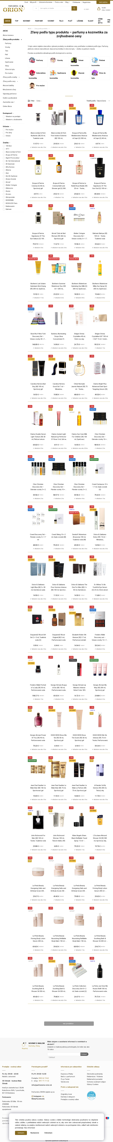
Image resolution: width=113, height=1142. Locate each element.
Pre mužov (9, 73)
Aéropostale (10, 197)
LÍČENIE (80, 21)
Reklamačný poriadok (94, 1079)
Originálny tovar (66, 1094)
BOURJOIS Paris (11, 203)
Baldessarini (10, 206)
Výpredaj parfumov (10, 94)
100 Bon (9, 146)
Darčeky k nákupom (68, 1097)
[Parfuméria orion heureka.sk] (91, 1095)
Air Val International (13, 161)
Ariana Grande (11, 179)
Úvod (26, 2)
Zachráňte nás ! (8, 102)
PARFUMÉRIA (103, 2)
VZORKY (51, 21)
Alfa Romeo (10, 167)
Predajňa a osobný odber (70, 1099)
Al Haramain (10, 164)
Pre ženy (9, 133)
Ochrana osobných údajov (96, 1082)
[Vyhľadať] (35, 8)
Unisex (8, 136)
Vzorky (7, 47)
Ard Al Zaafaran (11, 176)
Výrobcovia (65, 1082)
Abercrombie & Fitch (13, 152)
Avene (8, 191)
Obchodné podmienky (95, 1074)
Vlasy (7, 66)
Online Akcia (7, 106)
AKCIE (7, 21)
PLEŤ (70, 21)
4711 (7, 149)
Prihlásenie (76, 2)
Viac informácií (29, 1128)
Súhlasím (21, 1133)
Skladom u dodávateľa (14, 119)
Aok (7, 173)
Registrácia (86, 2)
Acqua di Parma (11, 155)
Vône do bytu (10, 69)
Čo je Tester (65, 1079)
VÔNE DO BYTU (100, 21)
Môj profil (33, 2)
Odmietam (48, 1133)
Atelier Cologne (11, 185)
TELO (61, 21)
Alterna (8, 170)
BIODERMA (10, 200)
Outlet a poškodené (10, 98)
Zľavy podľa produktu (11, 39)
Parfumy (8, 43)
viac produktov (68, 1024)
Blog (66, 2)
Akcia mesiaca (8, 35)
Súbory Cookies (92, 1084)
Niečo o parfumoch (68, 1077)
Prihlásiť (84, 1054)
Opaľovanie (9, 62)
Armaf (8, 182)
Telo (6, 51)
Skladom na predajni (13, 116)
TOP (16, 21)
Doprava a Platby (67, 1074)
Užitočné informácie (45, 2)
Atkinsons (9, 188)
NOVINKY (26, 21)
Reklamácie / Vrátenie (95, 1077)
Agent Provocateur (12, 158)
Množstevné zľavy (9, 90)
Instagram (37, 1096)
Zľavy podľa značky (10, 77)
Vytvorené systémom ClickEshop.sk (56, 1140)
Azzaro (8, 194)
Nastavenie (34, 1133)
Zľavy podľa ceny (9, 81)
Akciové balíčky (8, 85)
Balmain (8, 209)
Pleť (6, 55)
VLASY (90, 21)
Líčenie (7, 58)
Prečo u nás (59, 2)
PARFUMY (39, 21)
